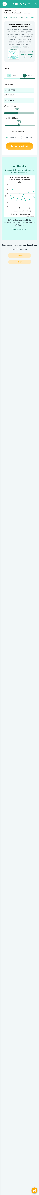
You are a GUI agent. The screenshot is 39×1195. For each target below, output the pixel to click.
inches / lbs (28, 137)
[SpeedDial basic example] (34, 1190)
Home (6, 17)
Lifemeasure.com (17, 47)
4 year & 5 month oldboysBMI (27, 54)
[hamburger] (5, 4)
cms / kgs (12, 137)
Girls (20, 17)
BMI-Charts (13, 17)
